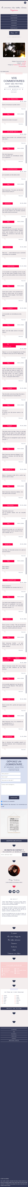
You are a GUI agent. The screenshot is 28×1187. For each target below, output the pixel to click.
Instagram (17, 891)
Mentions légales (14, 1040)
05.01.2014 (23, 699)
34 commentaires (22, 66)
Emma (17, 995)
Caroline (5, 995)
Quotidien (14, 17)
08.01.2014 (20, 114)
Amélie (17, 968)
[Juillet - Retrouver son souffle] (14, 1080)
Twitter (19, 64)
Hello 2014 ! (14, 32)
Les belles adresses (14, 940)
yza (8, 699)
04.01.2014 (23, 619)
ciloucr (10, 308)
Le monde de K (12, 131)
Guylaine (10, 505)
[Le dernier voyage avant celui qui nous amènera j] (14, 1095)
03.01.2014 (23, 425)
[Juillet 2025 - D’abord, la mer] (14, 1109)
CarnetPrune (11, 580)
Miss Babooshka (12, 99)
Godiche (18, 971)
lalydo (9, 388)
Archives (14, 946)
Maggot (9, 426)
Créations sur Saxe (14, 953)
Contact (14, 25)
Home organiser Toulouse (21, 970)
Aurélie (5, 1000)
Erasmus (14, 943)
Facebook (15, 64)
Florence (18, 973)
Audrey (17, 997)
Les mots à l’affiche (14, 936)
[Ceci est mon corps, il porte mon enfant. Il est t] (14, 1050)
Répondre (23, 108)
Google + (24, 64)
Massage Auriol (6, 968)
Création (14, 20)
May (8, 114)
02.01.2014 (23, 101)
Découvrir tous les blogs (14, 1008)
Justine (5, 998)
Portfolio (14, 28)
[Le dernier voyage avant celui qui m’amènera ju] (14, 1065)
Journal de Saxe (7, 970)
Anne (5, 974)
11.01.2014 (23, 736)
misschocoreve (12, 169)
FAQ (14, 950)
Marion (17, 1003)
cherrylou (10, 266)
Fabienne (5, 997)
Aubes (17, 1001)
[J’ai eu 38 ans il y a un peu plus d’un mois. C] (14, 1168)
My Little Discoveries (14, 345)
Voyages (14, 23)
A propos (14, 15)
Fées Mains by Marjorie (14, 659)
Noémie (17, 998)
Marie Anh (18, 1000)
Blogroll (14, 1033)
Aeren (5, 1001)
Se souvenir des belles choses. (14, 8)
